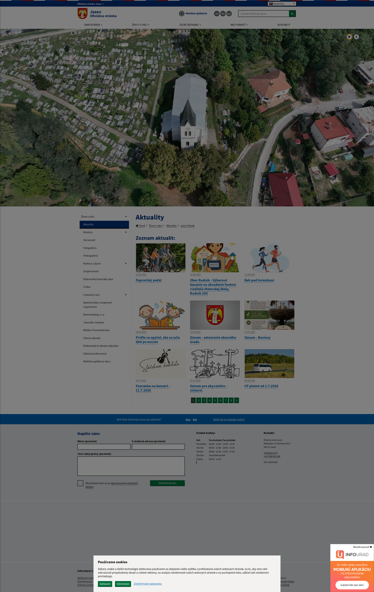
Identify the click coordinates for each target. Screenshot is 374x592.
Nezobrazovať (361, 547)
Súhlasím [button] (105, 584)
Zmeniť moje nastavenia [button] (148, 583)
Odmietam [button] (123, 584)
